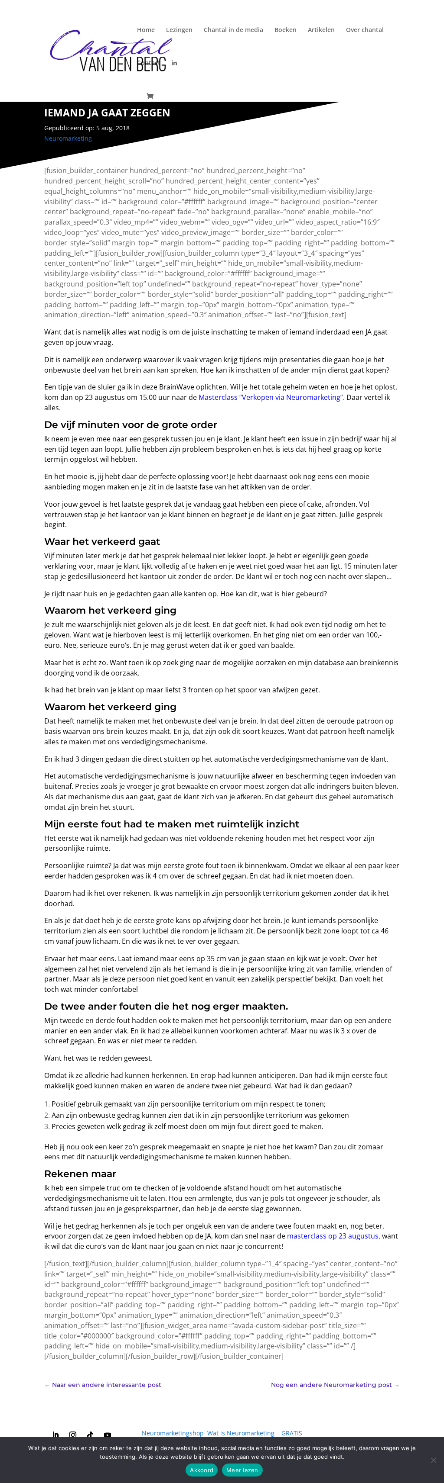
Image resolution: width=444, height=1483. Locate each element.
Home (146, 30)
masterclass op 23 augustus (333, 1236)
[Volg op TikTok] (90, 1435)
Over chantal (365, 30)
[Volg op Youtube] (107, 1435)
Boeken (285, 30)
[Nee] (433, 1460)
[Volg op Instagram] (73, 1435)
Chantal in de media (233, 30)
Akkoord (201, 1470)
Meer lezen (242, 1470)
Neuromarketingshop (173, 1433)
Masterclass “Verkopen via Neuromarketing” (271, 397)
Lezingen (179, 30)
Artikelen (321, 30)
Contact (148, 63)
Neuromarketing (68, 138)
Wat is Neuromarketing (240, 1433)
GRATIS (291, 1433)
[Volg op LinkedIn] (55, 1435)
